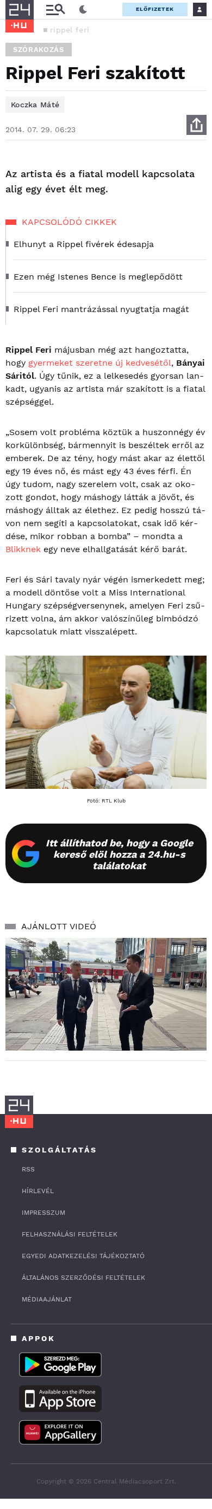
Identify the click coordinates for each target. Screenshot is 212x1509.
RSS (28, 1169)
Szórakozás (38, 50)
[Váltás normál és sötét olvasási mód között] (83, 9)
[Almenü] (55, 9)
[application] (106, 994)
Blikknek (24, 549)
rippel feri (69, 29)
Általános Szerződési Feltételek (83, 1277)
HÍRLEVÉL (38, 1191)
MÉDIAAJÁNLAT (47, 1299)
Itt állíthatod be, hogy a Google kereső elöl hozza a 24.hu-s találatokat (119, 854)
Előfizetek (155, 9)
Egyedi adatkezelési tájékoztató (83, 1256)
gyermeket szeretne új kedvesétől (99, 363)
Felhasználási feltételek (69, 1234)
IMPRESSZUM (43, 1212)
